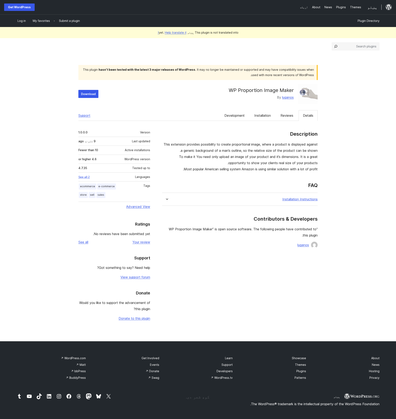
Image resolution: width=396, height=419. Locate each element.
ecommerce (87, 186)
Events (154, 364)
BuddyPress (76, 377)
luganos (288, 97)
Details (308, 115)
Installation (262, 115)
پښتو (337, 396)
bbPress (78, 371)
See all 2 (84, 177)
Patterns (300, 377)
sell (92, 194)
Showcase (299, 358)
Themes (300, 364)
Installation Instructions (300, 199)
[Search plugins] (336, 46)
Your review (141, 242)
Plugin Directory (369, 20)
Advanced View (138, 207)
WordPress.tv (222, 377)
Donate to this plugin (134, 318)
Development (234, 115)
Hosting (374, 371)
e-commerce (106, 186)
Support (84, 115)
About (375, 358)
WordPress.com (73, 358)
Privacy (374, 377)
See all (83, 242)
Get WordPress (19, 7)
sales (101, 194)
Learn (229, 358)
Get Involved (150, 358)
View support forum (135, 277)
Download (88, 94)
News (376, 364)
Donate (152, 371)
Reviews (286, 115)
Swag (153, 377)
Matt (81, 364)
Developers (225, 371)
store (83, 194)
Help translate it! (172, 32)
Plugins (301, 371)
